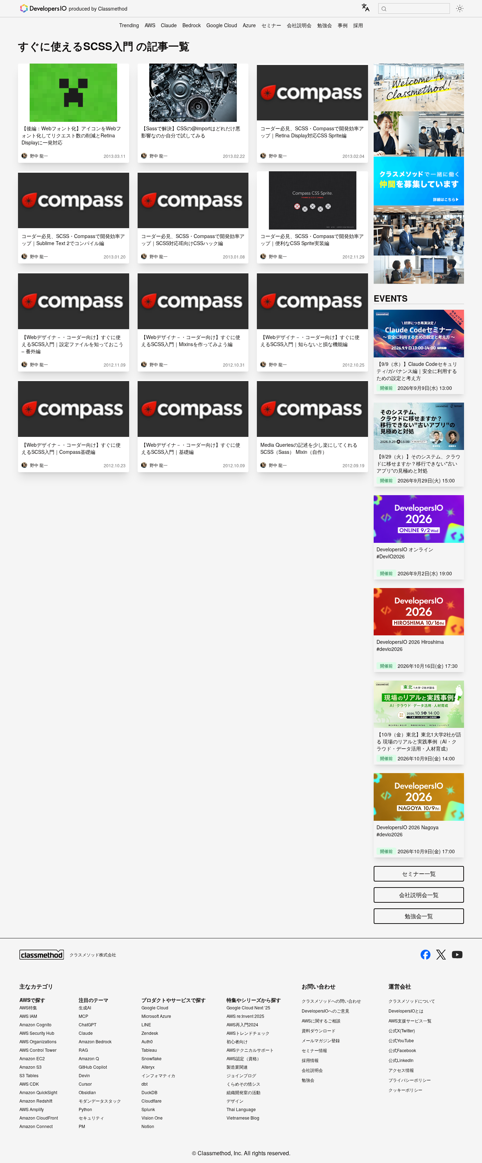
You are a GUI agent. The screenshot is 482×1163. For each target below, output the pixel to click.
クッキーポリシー (405, 1090)
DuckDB (149, 1092)
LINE (146, 1024)
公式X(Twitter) (401, 1030)
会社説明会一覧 (419, 895)
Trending (129, 25)
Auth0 (147, 1041)
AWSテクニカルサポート (250, 1050)
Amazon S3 (30, 1067)
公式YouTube (401, 1040)
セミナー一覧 (419, 874)
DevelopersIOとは (405, 1011)
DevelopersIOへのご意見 (325, 1011)
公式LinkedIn (401, 1060)
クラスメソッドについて (411, 1001)
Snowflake (151, 1058)
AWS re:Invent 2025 (245, 1016)
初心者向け (237, 1041)
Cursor (85, 1084)
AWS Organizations (37, 1041)
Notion (147, 1126)
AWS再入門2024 (242, 1024)
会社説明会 (299, 25)
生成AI (85, 1007)
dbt (144, 1084)
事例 (343, 25)
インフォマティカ (158, 1075)
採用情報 (310, 1060)
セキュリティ (91, 1118)
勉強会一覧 (419, 916)
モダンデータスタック (100, 1101)
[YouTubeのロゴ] (457, 955)
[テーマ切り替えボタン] (460, 8)
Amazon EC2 (32, 1058)
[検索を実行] (384, 9)
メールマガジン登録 (321, 1040)
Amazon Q (89, 1058)
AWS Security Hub (36, 1033)
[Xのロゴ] (441, 955)
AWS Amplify (31, 1109)
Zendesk (149, 1033)
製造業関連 (237, 1067)
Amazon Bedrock (95, 1041)
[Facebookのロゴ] (425, 955)
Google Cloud (221, 25)
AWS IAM (28, 1016)
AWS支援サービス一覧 (410, 1020)
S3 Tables (28, 1075)
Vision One (152, 1118)
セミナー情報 (314, 1050)
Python (85, 1109)
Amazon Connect (36, 1126)
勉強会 (324, 25)
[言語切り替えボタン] (366, 7)
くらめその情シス (243, 1084)
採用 (358, 25)
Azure (249, 25)
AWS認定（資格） (244, 1058)
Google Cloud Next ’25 (248, 1007)
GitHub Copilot (93, 1067)
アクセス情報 (401, 1070)
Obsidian (87, 1092)
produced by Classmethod (98, 8)
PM (82, 1126)
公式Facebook (402, 1050)
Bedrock (191, 25)
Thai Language (241, 1109)
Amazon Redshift (35, 1101)
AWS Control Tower (37, 1050)
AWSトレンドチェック (248, 1033)
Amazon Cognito (35, 1024)
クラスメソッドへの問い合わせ (331, 1001)
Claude (169, 25)
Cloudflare (151, 1101)
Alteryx (148, 1067)
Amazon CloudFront (38, 1118)
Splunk (148, 1109)
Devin (84, 1075)
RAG (83, 1050)
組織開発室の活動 (243, 1092)
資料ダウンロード (319, 1030)
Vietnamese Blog (243, 1118)
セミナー (271, 25)
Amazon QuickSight (38, 1092)
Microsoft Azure (156, 1016)
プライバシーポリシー (409, 1080)
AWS (150, 25)
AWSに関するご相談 (321, 1020)
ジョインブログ (241, 1075)
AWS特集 (28, 1007)
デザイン (235, 1101)
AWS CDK (29, 1084)
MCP (83, 1016)
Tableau (149, 1050)
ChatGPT (87, 1024)
